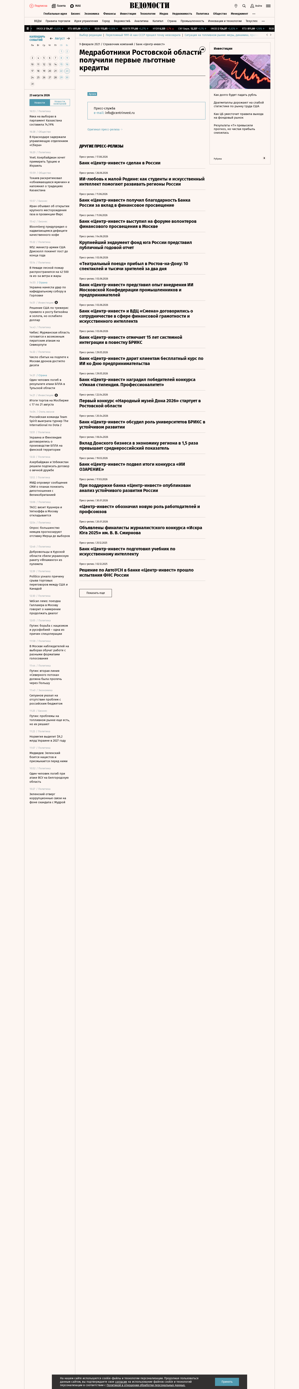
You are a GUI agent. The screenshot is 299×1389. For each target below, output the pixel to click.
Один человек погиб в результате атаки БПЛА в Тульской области (47, 384)
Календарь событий (37, 38)
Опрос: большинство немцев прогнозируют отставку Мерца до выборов (49, 532)
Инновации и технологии (225, 21)
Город (106, 21)
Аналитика (141, 21)
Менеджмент (239, 13)
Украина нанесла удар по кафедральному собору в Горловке (47, 291)
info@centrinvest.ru (120, 113)
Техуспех (252, 21)
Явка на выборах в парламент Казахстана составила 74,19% (45, 120)
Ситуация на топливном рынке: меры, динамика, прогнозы (224, 35)
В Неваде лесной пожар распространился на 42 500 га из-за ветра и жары (49, 272)
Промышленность (192, 21)
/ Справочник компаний (117, 44)
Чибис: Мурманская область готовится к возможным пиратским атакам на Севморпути (49, 338)
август (60, 38)
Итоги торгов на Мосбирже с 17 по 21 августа (49, 402)
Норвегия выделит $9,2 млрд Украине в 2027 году (47, 738)
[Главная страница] (149, 6)
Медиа (163, 13)
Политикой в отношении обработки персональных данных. (146, 1385)
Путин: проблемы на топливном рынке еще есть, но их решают (49, 720)
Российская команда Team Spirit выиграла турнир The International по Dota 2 (48, 421)
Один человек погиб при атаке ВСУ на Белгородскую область (49, 778)
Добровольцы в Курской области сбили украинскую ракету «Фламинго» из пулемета (49, 558)
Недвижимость (182, 13)
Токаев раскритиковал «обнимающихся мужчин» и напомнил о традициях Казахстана (49, 184)
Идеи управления (86, 21)
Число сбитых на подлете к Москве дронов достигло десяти (49, 361)
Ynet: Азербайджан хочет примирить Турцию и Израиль (47, 161)
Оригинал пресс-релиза (103, 129)
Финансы (109, 13)
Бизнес (75, 13)
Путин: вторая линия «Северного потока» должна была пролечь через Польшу (45, 677)
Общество (220, 13)
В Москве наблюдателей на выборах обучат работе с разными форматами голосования (49, 652)
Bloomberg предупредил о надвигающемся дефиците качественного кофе (48, 231)
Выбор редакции (90, 35)
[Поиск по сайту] (244, 6)
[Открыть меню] (268, 6)
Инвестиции (128, 13)
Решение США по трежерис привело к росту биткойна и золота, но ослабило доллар (49, 314)
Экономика (91, 13)
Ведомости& (122, 21)
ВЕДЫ (37, 21)
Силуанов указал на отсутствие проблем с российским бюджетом (45, 699)
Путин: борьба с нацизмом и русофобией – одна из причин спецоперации (48, 630)
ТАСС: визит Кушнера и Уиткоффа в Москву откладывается (45, 511)
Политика (202, 13)
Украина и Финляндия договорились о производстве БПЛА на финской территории (45, 443)
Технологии (147, 13)
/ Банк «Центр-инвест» (149, 44)
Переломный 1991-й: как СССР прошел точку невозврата (143, 35)
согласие (121, 1382)
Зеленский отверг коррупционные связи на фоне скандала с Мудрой (47, 798)
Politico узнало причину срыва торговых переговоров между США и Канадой (48, 582)
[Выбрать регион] (236, 6)
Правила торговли (58, 21)
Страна (172, 21)
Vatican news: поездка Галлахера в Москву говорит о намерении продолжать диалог (45, 607)
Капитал (158, 21)
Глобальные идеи (55, 13)
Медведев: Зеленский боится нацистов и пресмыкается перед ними (48, 757)
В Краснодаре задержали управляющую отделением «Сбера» (48, 141)
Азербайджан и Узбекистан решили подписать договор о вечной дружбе (49, 466)
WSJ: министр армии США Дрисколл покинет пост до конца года (48, 251)
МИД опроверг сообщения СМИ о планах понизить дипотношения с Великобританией (48, 489)
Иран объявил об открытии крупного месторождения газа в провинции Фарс (49, 210)
